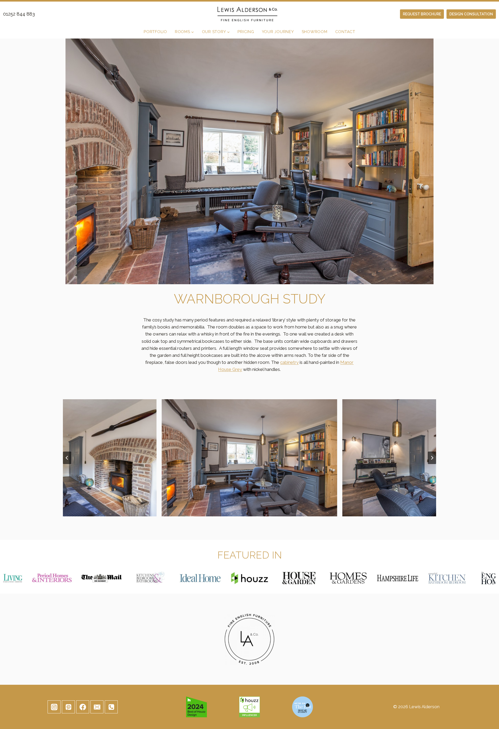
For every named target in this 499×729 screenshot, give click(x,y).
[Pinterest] (68, 706)
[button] (249, 457)
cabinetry (289, 362)
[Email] (96, 706)
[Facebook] (82, 706)
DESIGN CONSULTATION (471, 14)
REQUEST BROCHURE (422, 14)
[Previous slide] (67, 458)
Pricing (246, 31)
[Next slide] (432, 458)
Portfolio (155, 31)
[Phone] (111, 706)
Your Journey (278, 31)
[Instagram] (54, 706)
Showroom (314, 31)
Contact (345, 31)
